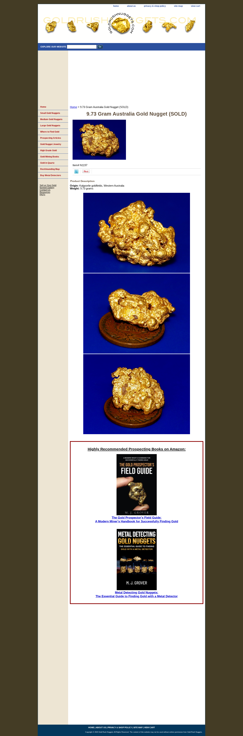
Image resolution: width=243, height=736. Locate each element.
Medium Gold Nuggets (51, 119)
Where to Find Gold (49, 132)
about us (131, 6)
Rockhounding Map (50, 169)
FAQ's (42, 194)
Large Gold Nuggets (50, 125)
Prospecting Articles (50, 138)
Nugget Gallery (47, 187)
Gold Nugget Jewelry (50, 144)
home (116, 6)
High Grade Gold (48, 150)
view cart (195, 6)
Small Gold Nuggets (50, 113)
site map (178, 6)
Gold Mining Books (49, 156)
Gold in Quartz (47, 163)
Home (73, 107)
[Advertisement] (136, 77)
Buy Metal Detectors (50, 175)
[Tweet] (76, 172)
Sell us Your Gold (48, 185)
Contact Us (45, 190)
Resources (45, 192)
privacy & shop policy (155, 6)
